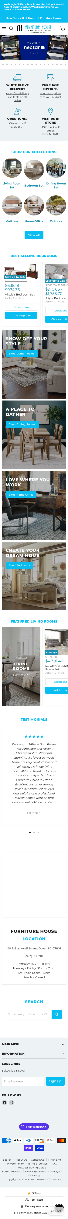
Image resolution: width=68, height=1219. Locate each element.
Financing (54, 1159)
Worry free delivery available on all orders (17, 97)
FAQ (54, 1163)
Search (7, 1159)
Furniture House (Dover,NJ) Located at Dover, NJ (32, 1171)
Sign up (55, 1081)
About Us (21, 1159)
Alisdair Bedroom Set (20, 294)
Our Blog (34, 1175)
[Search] (57, 1014)
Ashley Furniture (14, 298)
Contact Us (37, 1159)
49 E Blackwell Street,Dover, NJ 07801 (50, 130)
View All (34, 235)
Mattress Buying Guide (32, 1167)
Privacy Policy (15, 1163)
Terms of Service (38, 1163)
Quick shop (21, 306)
